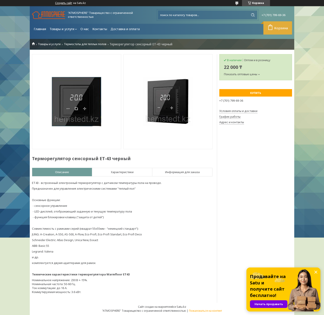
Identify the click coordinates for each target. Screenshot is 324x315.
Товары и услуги (62, 29)
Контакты (99, 29)
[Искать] (252, 15)
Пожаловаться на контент (205, 311)
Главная (40, 29)
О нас (84, 29)
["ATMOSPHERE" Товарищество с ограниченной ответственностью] (48, 15)
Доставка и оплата (125, 29)
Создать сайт (63, 3)
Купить (255, 93)
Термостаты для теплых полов (85, 44)
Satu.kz (181, 307)
